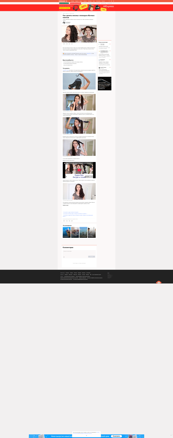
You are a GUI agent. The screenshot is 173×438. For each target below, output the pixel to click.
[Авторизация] (113, 1)
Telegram (66, 274)
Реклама (75, 272)
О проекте (67, 272)
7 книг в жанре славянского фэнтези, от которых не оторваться (105, 57)
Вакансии (83, 272)
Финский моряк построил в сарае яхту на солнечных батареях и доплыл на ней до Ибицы (104, 73)
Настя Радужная (67, 22)
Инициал (87, 274)
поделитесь (89, 53)
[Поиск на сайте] (109, 1)
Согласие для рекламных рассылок (66, 279)
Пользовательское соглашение (69, 276)
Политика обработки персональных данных (83, 276)
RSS (90, 274)
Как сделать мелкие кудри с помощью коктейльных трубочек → (75, 213)
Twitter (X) (75, 274)
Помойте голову (66, 70)
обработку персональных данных (86, 433)
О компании (88, 272)
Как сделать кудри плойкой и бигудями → (71, 212)
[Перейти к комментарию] (104, 46)
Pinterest (79, 274)
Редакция (79, 272)
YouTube (83, 274)
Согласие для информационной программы (80, 279)
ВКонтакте (70, 274)
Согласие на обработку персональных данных (94, 277)
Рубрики (71, 272)
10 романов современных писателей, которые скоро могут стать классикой (104, 65)
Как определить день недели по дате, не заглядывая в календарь (104, 48)
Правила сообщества (82, 277)
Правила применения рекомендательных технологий (69, 277)
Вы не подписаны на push (96, 274)
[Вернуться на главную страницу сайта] (62, 1)
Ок (86, 435)
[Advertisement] (79, 208)
